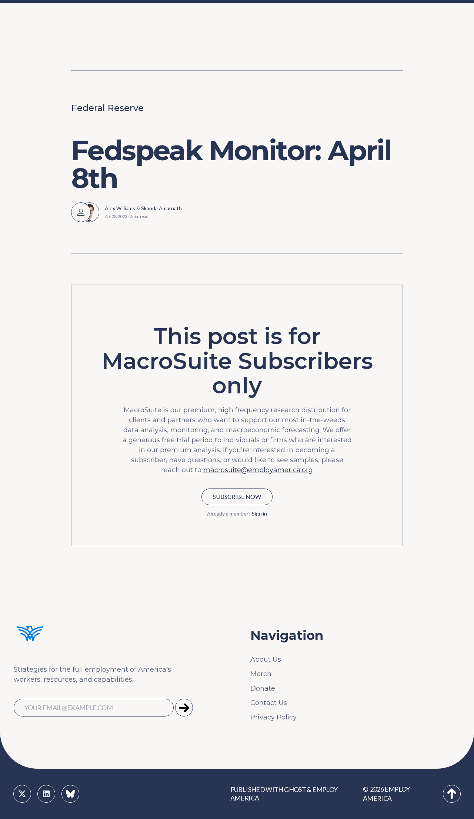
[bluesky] (70, 794)
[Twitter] (22, 794)
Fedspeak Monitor (393, 24)
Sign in (259, 513)
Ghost (295, 789)
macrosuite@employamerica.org (258, 470)
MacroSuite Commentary (405, 72)
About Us (265, 659)
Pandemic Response (177, 56)
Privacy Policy (273, 717)
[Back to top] (452, 794)
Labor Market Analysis (180, 40)
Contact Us (268, 703)
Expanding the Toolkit (333, 24)
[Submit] (184, 707)
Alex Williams (120, 208)
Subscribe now (237, 496)
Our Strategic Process (130, 24)
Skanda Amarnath (161, 208)
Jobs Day (158, 24)
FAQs (102, 40)
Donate (262, 688)
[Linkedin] (46, 794)
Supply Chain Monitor (399, 56)
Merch (260, 674)
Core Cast (379, 40)
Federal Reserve (107, 108)
